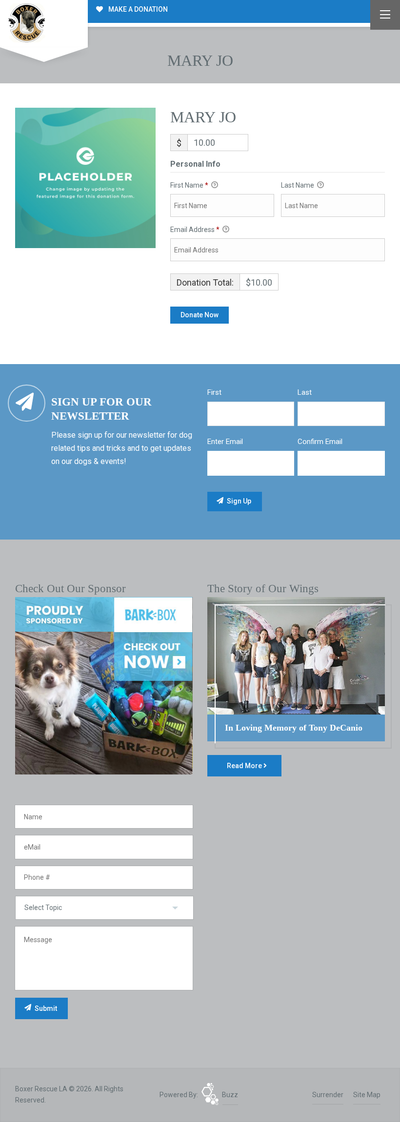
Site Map (366, 1095)
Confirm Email (320, 441)
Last (305, 392)
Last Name (298, 185)
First (214, 392)
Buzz (230, 1095)
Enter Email (225, 441)
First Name (189, 185)
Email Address (195, 229)
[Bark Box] (104, 685)
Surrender (327, 1095)
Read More (245, 766)
